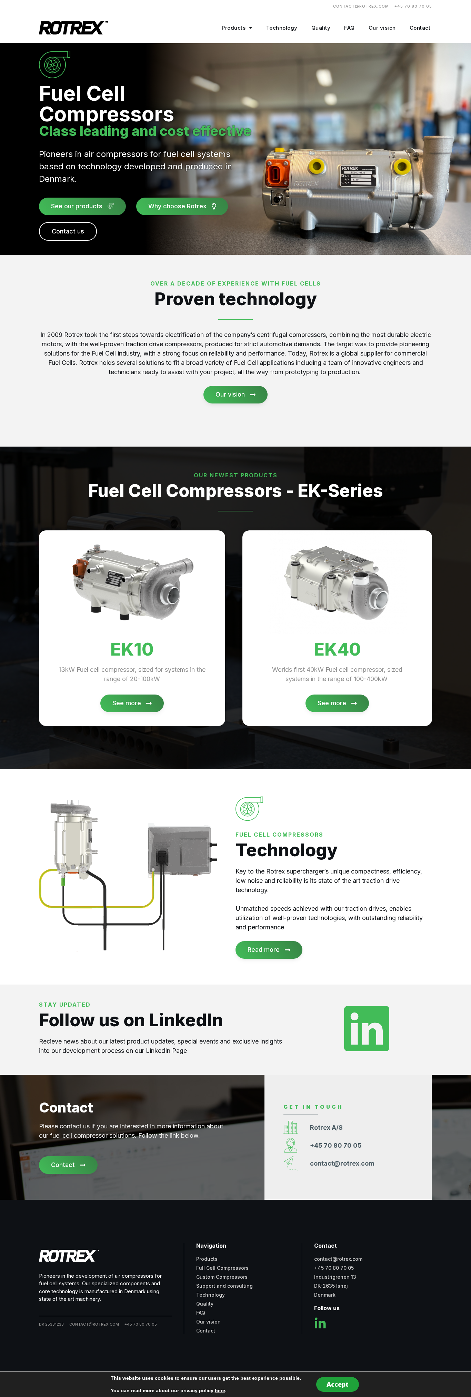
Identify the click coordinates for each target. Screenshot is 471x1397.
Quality (321, 27)
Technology (282, 27)
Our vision (382, 27)
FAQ (349, 27)
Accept (338, 1384)
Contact (420, 27)
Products (233, 27)
